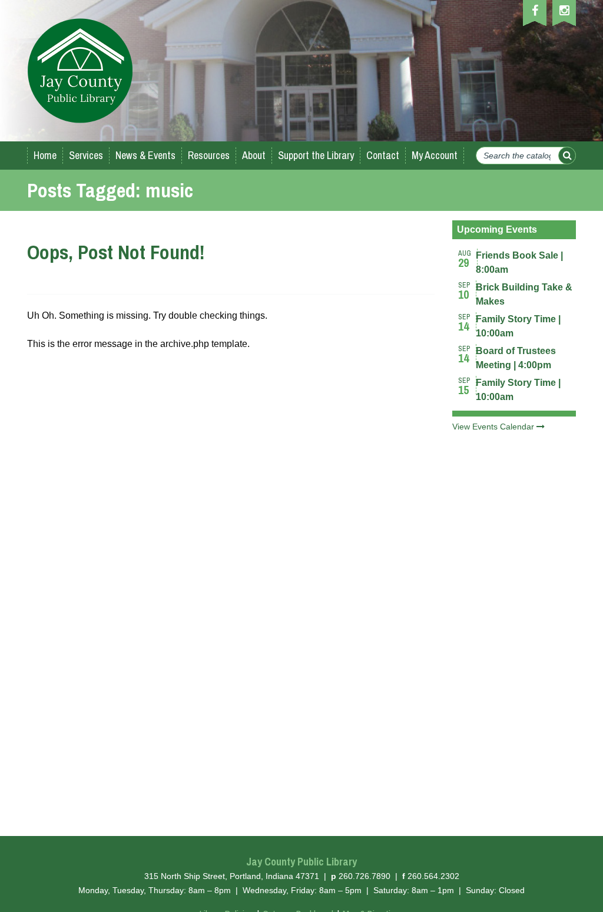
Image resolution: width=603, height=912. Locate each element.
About (254, 155)
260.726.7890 (364, 876)
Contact (382, 155)
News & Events (145, 155)
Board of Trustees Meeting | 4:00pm (516, 354)
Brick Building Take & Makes (524, 290)
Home (45, 155)
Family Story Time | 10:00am (518, 322)
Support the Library (316, 155)
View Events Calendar (494, 426)
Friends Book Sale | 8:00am (519, 258)
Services (86, 155)
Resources (209, 155)
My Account (435, 155)
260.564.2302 (433, 876)
